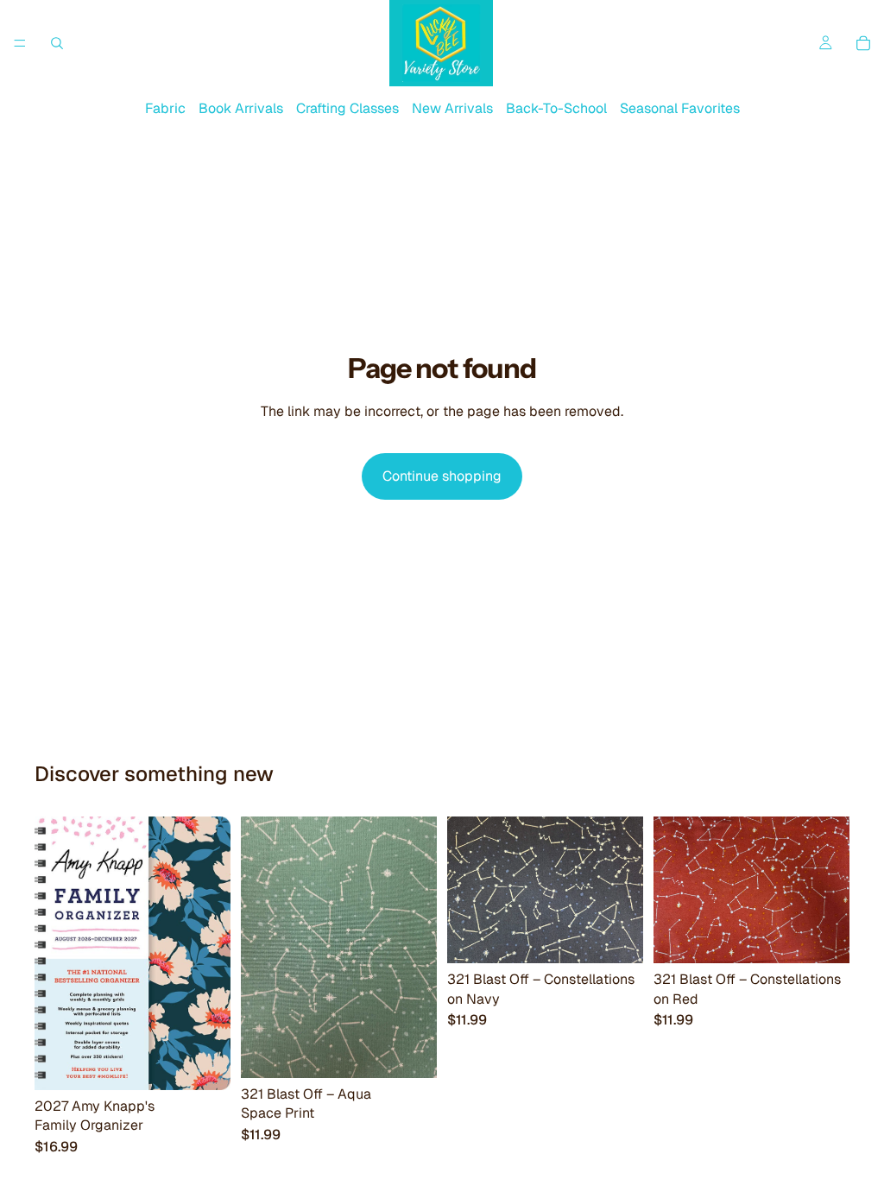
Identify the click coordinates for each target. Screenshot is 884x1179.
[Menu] (20, 43)
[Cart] (863, 43)
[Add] (203, 1063)
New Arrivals (452, 108)
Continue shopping (442, 476)
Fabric (165, 108)
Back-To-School (556, 108)
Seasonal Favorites (680, 108)
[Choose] (410, 1051)
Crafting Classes (347, 108)
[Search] (57, 43)
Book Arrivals (241, 108)
